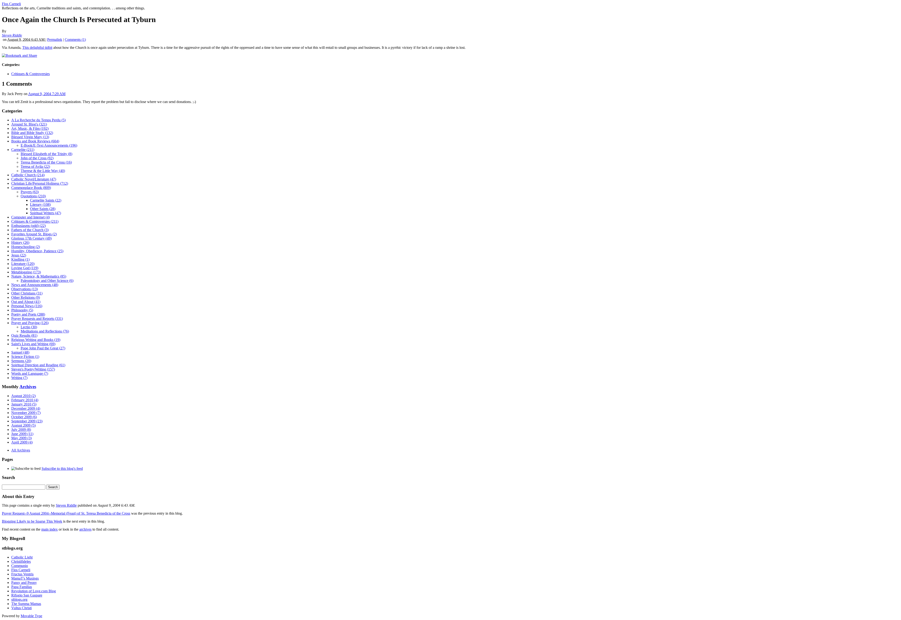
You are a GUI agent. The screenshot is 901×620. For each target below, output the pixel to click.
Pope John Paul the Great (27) (43, 348)
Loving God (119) (24, 268)
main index (49, 529)
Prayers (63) (30, 192)
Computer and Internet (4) (30, 217)
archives (85, 529)
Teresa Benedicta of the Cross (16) (46, 162)
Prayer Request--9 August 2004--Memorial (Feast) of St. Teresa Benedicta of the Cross (66, 513)
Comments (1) (75, 40)
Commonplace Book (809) (31, 188)
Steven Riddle (12, 35)
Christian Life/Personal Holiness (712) (39, 183)
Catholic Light (22, 557)
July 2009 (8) (21, 430)
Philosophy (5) (22, 310)
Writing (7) (19, 378)
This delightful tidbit (37, 48)
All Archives (20, 450)
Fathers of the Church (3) (30, 230)
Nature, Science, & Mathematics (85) (38, 276)
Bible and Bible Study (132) (32, 133)
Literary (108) (40, 205)
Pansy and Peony (24, 583)
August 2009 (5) (23, 425)
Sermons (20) (21, 361)
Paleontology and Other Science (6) (47, 281)
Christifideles (21, 561)
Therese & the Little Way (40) (43, 171)
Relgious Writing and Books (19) (35, 340)
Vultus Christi (21, 608)
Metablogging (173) (26, 272)
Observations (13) (24, 289)
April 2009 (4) (22, 442)
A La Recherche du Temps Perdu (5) (38, 120)
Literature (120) (22, 264)
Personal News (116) (26, 306)
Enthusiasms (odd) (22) (28, 226)
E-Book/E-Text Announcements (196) (49, 145)
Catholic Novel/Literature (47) (33, 179)
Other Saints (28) (42, 209)
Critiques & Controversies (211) (34, 221)
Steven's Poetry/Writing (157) (33, 369)
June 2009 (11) (22, 434)
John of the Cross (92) (37, 158)
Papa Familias (21, 587)
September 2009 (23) (26, 421)
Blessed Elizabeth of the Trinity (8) (46, 154)
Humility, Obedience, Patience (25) (37, 251)
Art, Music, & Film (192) (30, 128)
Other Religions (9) (25, 297)
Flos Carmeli (11, 4)
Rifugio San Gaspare (26, 595)
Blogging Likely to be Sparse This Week (32, 521)
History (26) (20, 243)
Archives (27, 386)
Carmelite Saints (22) (45, 200)
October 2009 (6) (24, 417)
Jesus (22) (18, 255)
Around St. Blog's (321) (29, 124)
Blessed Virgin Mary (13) (30, 137)
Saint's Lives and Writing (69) (33, 344)
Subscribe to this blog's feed (62, 469)
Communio (19, 566)
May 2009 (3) (21, 438)
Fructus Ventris (22, 574)
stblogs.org (19, 599)
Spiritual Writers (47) (45, 213)
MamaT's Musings (25, 578)
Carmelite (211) (22, 150)
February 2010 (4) (24, 400)
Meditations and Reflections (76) (45, 331)
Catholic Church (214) (28, 175)
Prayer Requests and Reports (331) (37, 319)
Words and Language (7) (29, 373)
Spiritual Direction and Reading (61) (38, 365)
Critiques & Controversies (30, 74)
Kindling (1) (20, 259)
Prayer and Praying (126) (30, 323)
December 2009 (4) (25, 408)
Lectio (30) (29, 327)
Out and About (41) (25, 302)
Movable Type (31, 616)
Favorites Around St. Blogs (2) (34, 234)
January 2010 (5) (23, 404)
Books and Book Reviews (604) (35, 141)
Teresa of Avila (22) (35, 166)
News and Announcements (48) (34, 285)
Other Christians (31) (26, 293)
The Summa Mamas (26, 604)
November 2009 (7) (26, 413)
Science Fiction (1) (25, 357)
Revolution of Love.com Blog (33, 591)
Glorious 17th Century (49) (31, 238)
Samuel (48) (20, 352)
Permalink (54, 40)
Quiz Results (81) (24, 335)
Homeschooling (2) (25, 247)
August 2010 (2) (23, 396)
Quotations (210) (33, 196)
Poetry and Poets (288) (28, 314)
